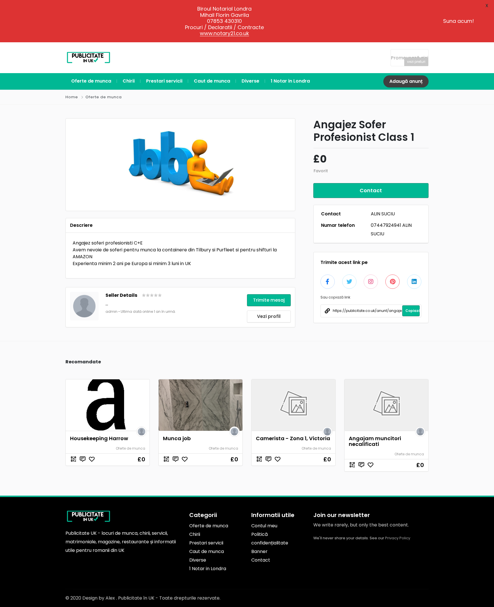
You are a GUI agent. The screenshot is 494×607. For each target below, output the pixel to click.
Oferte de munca (103, 97)
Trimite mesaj (269, 300)
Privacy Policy (397, 538)
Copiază (412, 310)
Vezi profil (268, 316)
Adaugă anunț (406, 81)
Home (71, 97)
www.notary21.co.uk (224, 33)
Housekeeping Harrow (99, 438)
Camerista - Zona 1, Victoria (293, 438)
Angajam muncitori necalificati (375, 441)
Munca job (177, 438)
